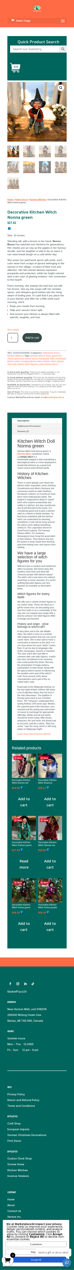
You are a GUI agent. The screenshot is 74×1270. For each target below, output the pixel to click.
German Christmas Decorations (27, 1135)
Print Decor (14, 1140)
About (11, 1205)
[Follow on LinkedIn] (25, 984)
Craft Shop (14, 1123)
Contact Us (14, 1210)
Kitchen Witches (38, 199)
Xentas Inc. (14, 1216)
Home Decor (21, 199)
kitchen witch (49, 361)
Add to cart (32, 337)
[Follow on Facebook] (10, 984)
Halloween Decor (51, 353)
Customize (36, 1244)
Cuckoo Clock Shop (19, 1158)
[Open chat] (67, 1262)
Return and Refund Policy (23, 1100)
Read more (24, 864)
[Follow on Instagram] (18, 984)
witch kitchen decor (48, 364)
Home (10, 199)
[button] (61, 88)
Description (23, 420)
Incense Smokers (18, 1175)
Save (19, 758)
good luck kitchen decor (26, 358)
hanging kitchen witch (31, 361)
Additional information (29, 426)
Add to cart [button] (24, 801)
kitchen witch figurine (28, 364)
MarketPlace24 (17, 991)
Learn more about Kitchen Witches (34, 734)
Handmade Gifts (46, 358)
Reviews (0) (23, 431)
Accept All (36, 1259)
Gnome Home (15, 1164)
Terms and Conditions (21, 1105)
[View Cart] (15, 68)
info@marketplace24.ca (52, 397)
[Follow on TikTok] (33, 984)
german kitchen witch (40, 356)
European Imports (18, 1129)
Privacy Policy (16, 1094)
